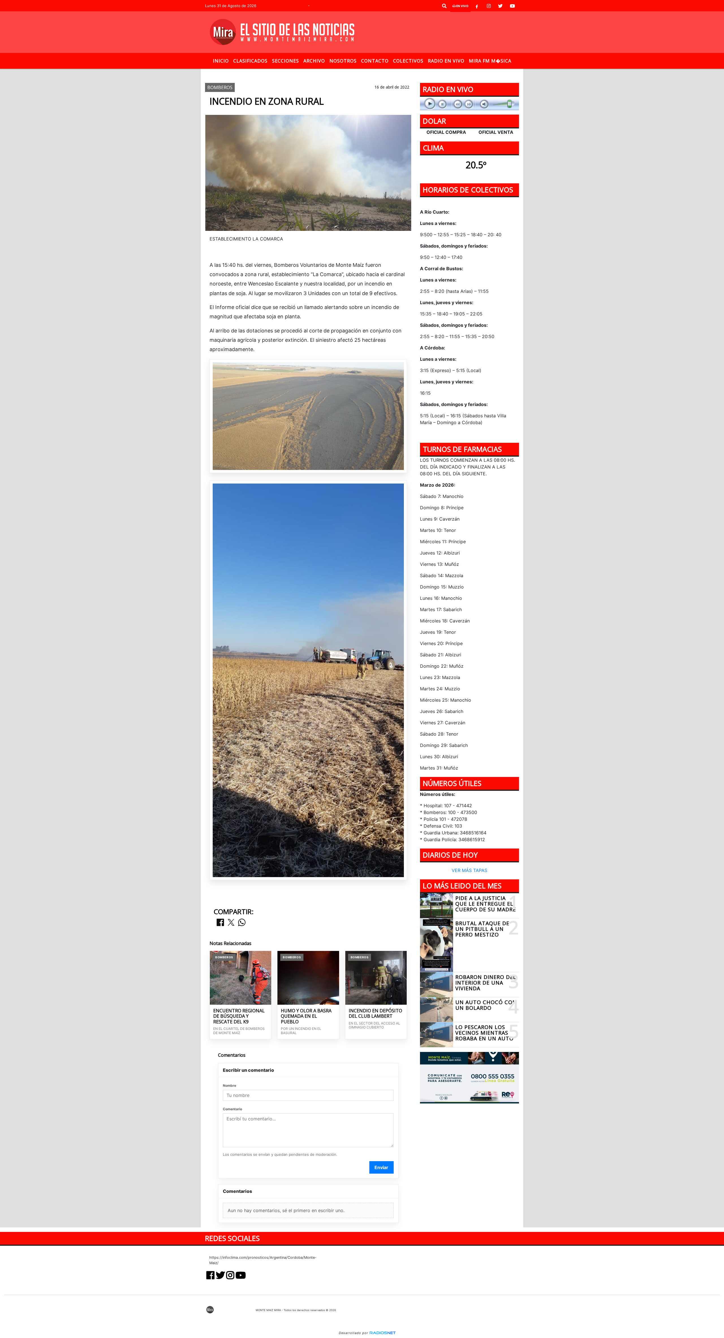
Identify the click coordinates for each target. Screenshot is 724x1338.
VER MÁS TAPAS (469, 870)
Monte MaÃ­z (404, 73)
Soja (369, 73)
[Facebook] (477, 6)
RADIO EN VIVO (446, 61)
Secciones (285, 61)
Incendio (346, 73)
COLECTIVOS (408, 61)
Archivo (314, 61)
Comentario (232, 1109)
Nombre (229, 1085)
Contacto (375, 61)
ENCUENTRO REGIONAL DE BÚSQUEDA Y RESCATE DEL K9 (239, 1016)
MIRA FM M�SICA (490, 61)
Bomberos (317, 73)
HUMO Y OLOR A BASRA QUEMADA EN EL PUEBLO (306, 1016)
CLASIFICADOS (250, 61)
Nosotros (343, 61)
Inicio (221, 61)
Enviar (381, 1167)
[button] (444, 6)
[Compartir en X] (231, 922)
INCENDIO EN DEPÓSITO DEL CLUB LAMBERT (375, 1013)
